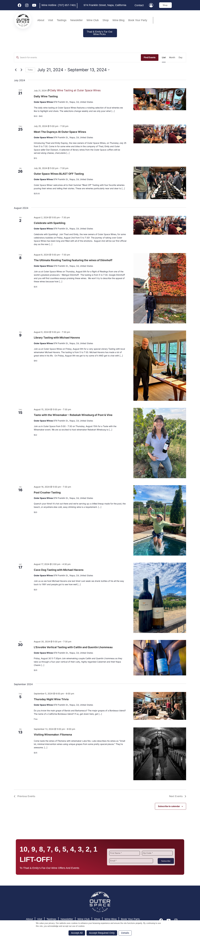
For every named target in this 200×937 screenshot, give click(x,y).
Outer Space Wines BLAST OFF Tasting (59, 173)
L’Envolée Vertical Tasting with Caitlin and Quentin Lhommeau (73, 647)
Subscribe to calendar (169, 806)
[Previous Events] (15, 70)
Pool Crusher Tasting (47, 492)
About (40, 20)
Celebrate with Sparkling (49, 223)
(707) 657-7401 (67, 5)
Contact (139, 5)
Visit (50, 20)
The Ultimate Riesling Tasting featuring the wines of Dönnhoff (73, 260)
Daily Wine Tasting (46, 96)
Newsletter (76, 20)
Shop (105, 20)
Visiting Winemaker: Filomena (53, 734)
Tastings (61, 20)
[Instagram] (26, 5)
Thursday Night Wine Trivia (51, 699)
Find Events (149, 57)
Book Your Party (137, 20)
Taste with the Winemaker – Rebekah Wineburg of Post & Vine (73, 414)
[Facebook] (19, 5)
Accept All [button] (77, 932)
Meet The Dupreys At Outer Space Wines (60, 131)
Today (30, 70)
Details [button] (125, 932)
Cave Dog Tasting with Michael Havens (58, 569)
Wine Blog (118, 20)
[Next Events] (21, 70)
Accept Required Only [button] (102, 932)
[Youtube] (34, 5)
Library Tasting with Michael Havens (57, 337)
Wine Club (93, 20)
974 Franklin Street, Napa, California (105, 5)
